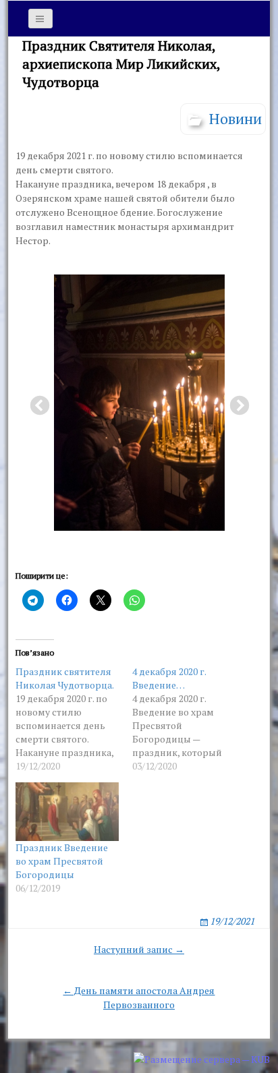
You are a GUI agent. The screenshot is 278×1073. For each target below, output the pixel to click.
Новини (235, 118)
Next (235, 402)
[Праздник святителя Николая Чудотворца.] (74, 719)
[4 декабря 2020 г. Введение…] (190, 719)
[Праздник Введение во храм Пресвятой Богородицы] (67, 811)
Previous (36, 402)
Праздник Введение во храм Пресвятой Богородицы (62, 861)
